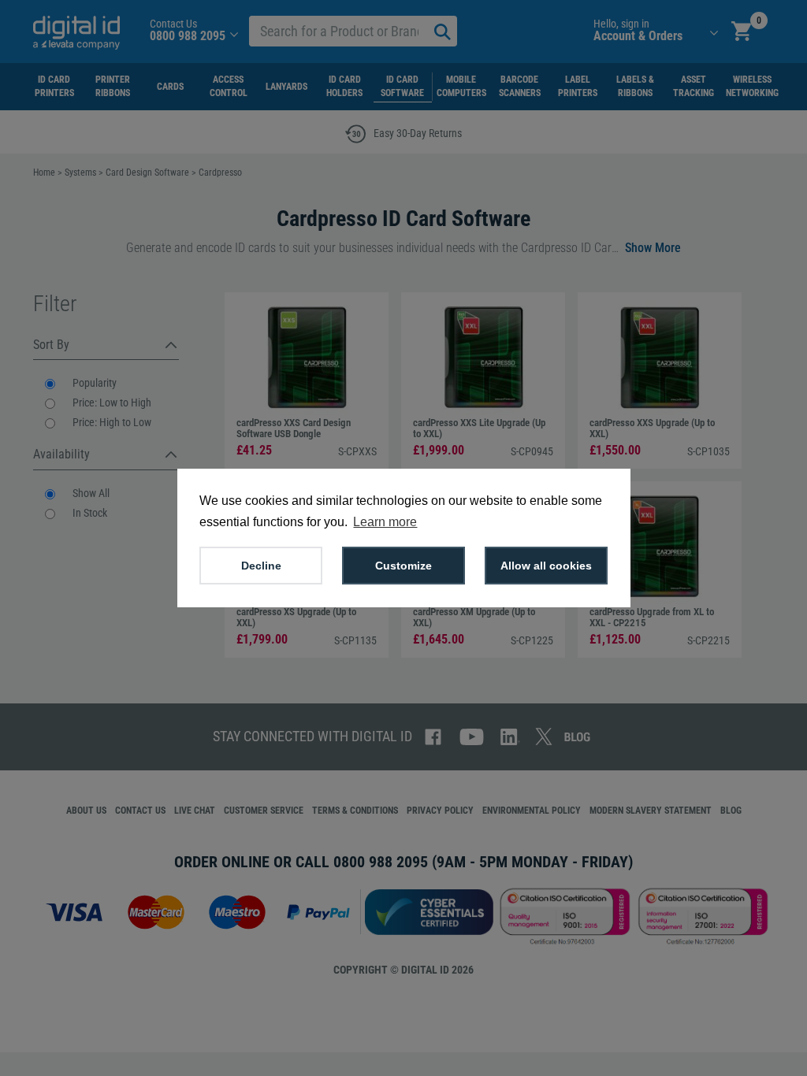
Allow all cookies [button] (546, 565)
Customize (403, 565)
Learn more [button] (385, 522)
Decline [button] (261, 565)
